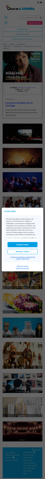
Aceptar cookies (22, 245)
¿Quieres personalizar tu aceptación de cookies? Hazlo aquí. (22, 258)
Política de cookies (22, 266)
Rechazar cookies (22, 251)
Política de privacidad (22, 268)
